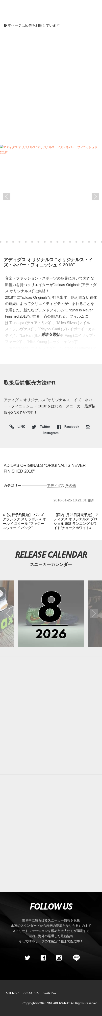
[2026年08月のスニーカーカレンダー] (51, 613)
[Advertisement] (51, 86)
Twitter (45, 427)
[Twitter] (27, 958)
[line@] (75, 958)
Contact (51, 993)
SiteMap (12, 993)
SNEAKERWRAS (58, 1003)
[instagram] (59, 958)
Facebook (71, 427)
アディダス (55, 485)
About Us (31, 993)
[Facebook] (43, 958)
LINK (20, 427)
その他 (70, 485)
